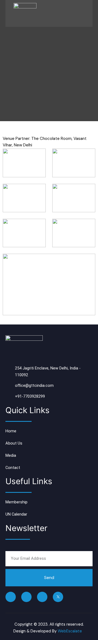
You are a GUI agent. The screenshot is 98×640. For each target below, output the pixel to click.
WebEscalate (70, 631)
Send (49, 577)
